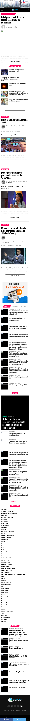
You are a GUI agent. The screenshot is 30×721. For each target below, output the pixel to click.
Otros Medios (5, 592)
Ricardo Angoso (5, 603)
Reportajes (4, 601)
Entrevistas (4, 539)
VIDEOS (3, 621)
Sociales (3, 609)
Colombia (4, 519)
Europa (3, 546)
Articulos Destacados (7, 511)
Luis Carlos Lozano (6, 570)
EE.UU (3, 533)
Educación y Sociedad (7, 531)
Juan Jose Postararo (7, 564)
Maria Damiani (5, 572)
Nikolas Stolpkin (6, 582)
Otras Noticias (5, 588)
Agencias (4, 509)
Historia (3, 556)
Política (3, 595)
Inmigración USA (6, 558)
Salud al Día (4, 605)
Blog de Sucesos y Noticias (9, 513)
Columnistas (4, 521)
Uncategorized (5, 617)
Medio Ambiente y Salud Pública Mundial (13, 574)
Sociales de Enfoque (7, 611)
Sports (18, 710)
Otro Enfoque (5, 590)
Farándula (4, 548)
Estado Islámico (5, 544)
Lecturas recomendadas (8, 568)
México (3, 576)
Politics (3, 599)
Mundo (3, 578)
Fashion (3, 550)
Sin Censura (4, 607)
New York (4, 580)
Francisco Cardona (12, 27)
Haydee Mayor (5, 554)
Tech (2, 613)
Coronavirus (4, 523)
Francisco (10, 127)
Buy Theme (6, 710)
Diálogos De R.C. (6, 529)
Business (4, 515)
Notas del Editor (6, 584)
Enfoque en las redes (7, 535)
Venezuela (4, 619)
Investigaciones (5, 562)
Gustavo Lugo (5, 552)
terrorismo (4, 615)
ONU (2, 586)
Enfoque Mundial (6, 537)
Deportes (4, 527)
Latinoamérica (5, 566)
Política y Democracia (7, 597)
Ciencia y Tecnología (7, 517)
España (3, 541)
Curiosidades (5, 525)
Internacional (5, 560)
